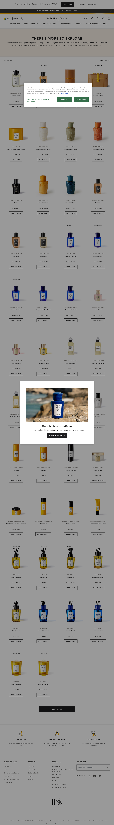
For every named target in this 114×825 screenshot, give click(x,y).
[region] (58, 95)
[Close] (89, 385)
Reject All (64, 99)
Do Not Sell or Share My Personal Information (38, 100)
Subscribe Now (57, 435)
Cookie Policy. (64, 93)
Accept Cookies (81, 99)
